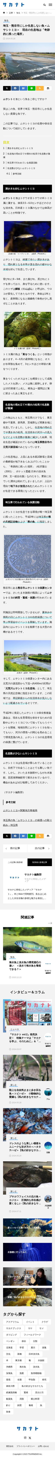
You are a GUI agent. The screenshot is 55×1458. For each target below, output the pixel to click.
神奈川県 (10, 1386)
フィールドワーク (32, 1334)
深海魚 (9, 1373)
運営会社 (9, 1446)
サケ (30, 1328)
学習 (22, 1347)
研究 (44, 1379)
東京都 (18, 1360)
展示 (33, 1347)
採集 (44, 1347)
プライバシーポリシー (25, 1446)
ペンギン (10, 1341)
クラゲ (45, 1322)
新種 (19, 1354)
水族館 (41, 1360)
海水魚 (23, 1367)
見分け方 (39, 1392)
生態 (19, 1379)
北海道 (9, 1347)
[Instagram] (25, 1438)
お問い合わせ (43, 1446)
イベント (30, 1322)
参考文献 (17, 173)
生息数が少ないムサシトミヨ (21, 168)
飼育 (19, 1405)
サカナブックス (13, 1328)
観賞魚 (9, 1399)
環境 (8, 1379)
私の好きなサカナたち (32, 1386)
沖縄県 (9, 1367)
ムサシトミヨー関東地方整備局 (20, 810)
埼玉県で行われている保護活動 (22, 162)
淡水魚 (36, 1367)
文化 (8, 1354)
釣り (8, 1405)
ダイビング (11, 1334)
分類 (35, 1341)
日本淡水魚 (34, 1354)
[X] (30, 1438)
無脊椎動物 (36, 1373)
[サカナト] (13, 4)
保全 (24, 1341)
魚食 (8, 1411)
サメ (41, 1328)
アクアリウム (12, 1322)
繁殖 (26, 1392)
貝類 (22, 1399)
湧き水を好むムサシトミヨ (20, 148)
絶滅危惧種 (11, 1392)
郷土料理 (35, 1399)
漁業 (22, 1373)
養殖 (31, 1405)
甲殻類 (32, 1379)
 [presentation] (50, 923)
